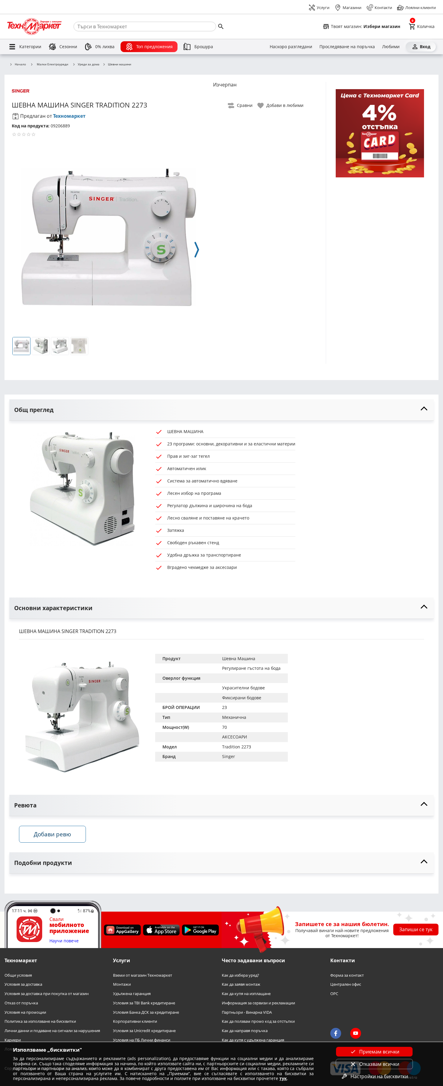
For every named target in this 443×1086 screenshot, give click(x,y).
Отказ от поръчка (21, 1003)
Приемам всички (379, 1051)
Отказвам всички (379, 1064)
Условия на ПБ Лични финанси (141, 1040)
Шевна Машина (238, 658)
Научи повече (64, 941)
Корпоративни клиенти (135, 1021)
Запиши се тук (415, 929)
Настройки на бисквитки (379, 1076)
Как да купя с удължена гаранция (253, 1040)
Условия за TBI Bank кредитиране (144, 1003)
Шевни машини (119, 64)
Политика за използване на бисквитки (40, 1021)
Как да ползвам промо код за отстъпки (258, 1021)
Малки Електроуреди (52, 64)
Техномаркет (69, 116)
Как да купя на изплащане (246, 993)
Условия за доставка (23, 984)
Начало (20, 64)
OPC (334, 993)
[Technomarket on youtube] (355, 1033)
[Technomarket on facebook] (335, 1033)
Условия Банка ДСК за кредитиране (146, 1012)
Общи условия (18, 975)
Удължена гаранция (132, 993)
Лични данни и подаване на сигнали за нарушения (52, 1030)
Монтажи (122, 984)
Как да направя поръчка (245, 1030)
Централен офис (345, 984)
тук (283, 1078)
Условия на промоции (25, 1012)
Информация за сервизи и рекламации (258, 1003)
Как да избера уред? (240, 975)
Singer (228, 756)
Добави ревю (52, 834)
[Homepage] (34, 26)
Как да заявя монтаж (241, 984)
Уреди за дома (88, 64)
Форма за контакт (347, 975)
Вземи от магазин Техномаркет (142, 975)
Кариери (13, 1040)
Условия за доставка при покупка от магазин (47, 993)
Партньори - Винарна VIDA (247, 1012)
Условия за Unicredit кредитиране (144, 1030)
